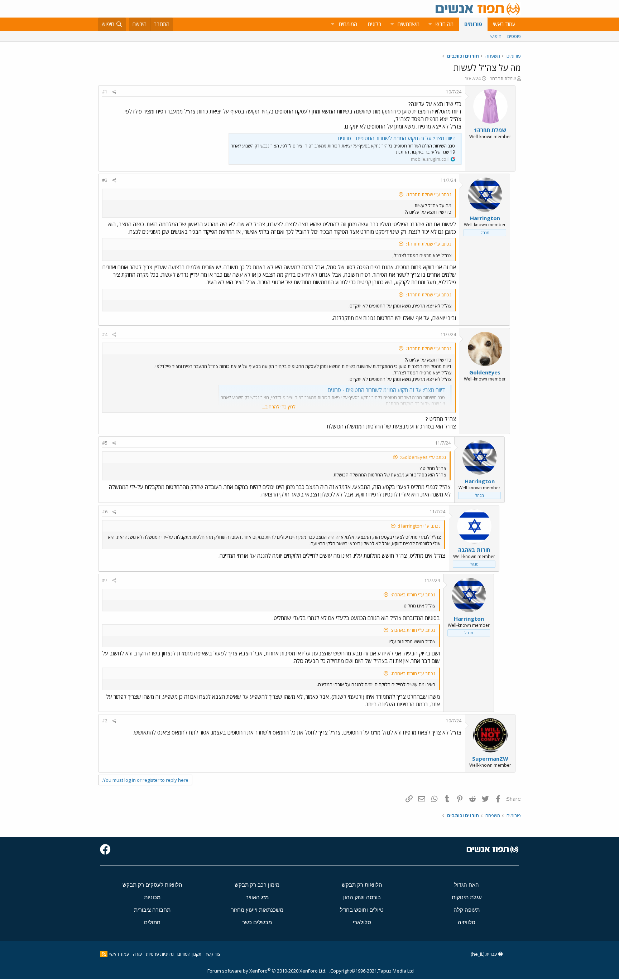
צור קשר (212, 954)
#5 (104, 443)
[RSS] (103, 954)
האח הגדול (466, 885)
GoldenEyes (484, 372)
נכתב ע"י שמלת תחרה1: (428, 194)
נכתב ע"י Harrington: (419, 526)
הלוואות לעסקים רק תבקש (152, 885)
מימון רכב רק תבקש (257, 885)
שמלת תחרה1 (503, 78)
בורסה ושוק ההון (362, 897)
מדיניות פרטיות (160, 954)
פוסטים (514, 36)
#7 (104, 580)
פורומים (473, 24)
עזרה (137, 954)
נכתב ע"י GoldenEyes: (423, 457)
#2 (104, 721)
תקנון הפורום (189, 954)
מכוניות (152, 897)
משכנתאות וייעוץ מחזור (257, 910)
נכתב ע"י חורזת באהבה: (413, 594)
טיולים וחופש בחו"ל (362, 910)
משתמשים (408, 24)
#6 (104, 512)
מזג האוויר (257, 897)
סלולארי (362, 922)
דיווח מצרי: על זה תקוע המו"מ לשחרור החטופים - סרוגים (396, 138)
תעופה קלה (467, 910)
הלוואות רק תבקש (362, 885)
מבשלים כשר (257, 922)
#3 (104, 180)
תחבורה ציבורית (152, 910)
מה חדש (445, 24)
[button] (430, 24)
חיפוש (496, 36)
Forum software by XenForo (266, 971)
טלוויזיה (466, 922)
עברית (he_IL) (484, 954)
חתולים (152, 922)
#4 (104, 334)
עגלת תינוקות (467, 897)
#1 (104, 92)
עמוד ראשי (504, 24)
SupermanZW (490, 758)
